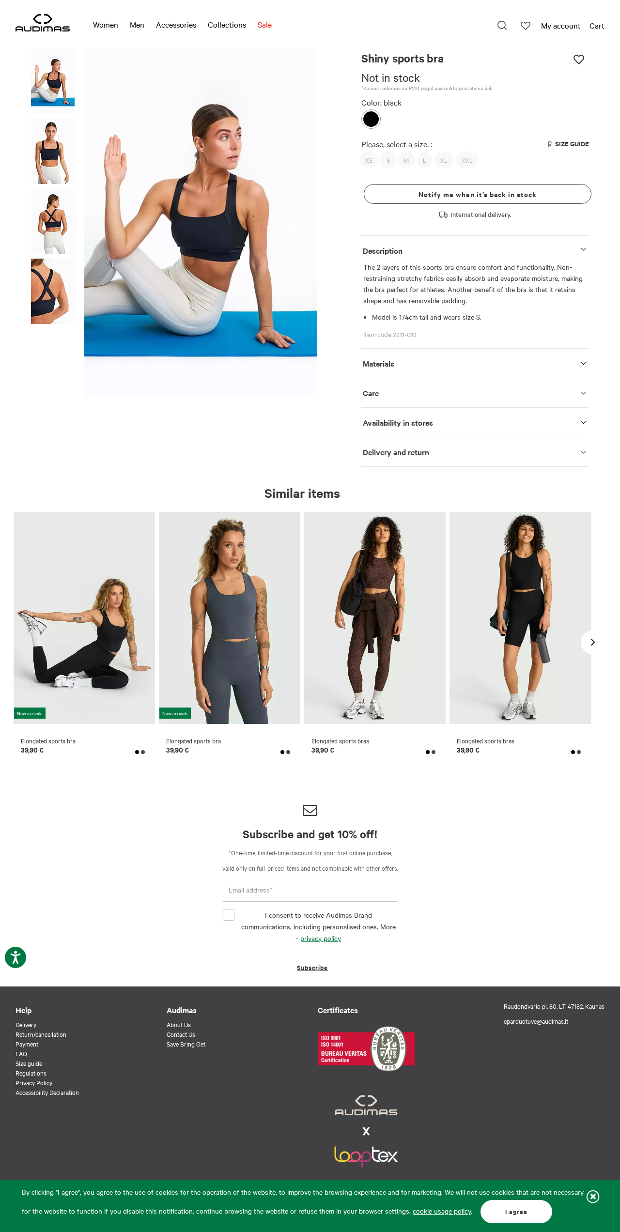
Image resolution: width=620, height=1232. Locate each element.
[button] (53, 82)
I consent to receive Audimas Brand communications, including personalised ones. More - (318, 926)
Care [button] (371, 392)
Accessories (176, 24)
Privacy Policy (34, 1082)
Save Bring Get (186, 1043)
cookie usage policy (442, 1211)
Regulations (31, 1072)
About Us (179, 1024)
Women (105, 24)
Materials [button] (378, 363)
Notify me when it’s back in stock (477, 194)
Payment (27, 1043)
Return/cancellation (41, 1034)
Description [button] (383, 250)
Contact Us (181, 1034)
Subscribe (312, 967)
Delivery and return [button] (396, 452)
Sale (265, 24)
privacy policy (320, 938)
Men (137, 24)
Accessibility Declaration (47, 1092)
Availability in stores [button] (398, 422)
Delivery (26, 1024)
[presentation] (295, 223)
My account (561, 25)
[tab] (475, 249)
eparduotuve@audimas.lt (536, 1020)
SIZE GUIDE (572, 143)
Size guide (29, 1063)
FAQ (21, 1053)
